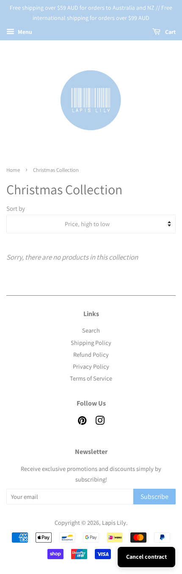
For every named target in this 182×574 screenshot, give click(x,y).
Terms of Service (91, 378)
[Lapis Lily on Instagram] (100, 422)
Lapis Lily (114, 522)
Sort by (15, 208)
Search (91, 330)
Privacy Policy (91, 366)
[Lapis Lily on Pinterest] (82, 422)
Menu (24, 32)
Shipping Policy (91, 343)
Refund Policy (91, 354)
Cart (170, 32)
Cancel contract (146, 556)
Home (13, 170)
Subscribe (154, 496)
